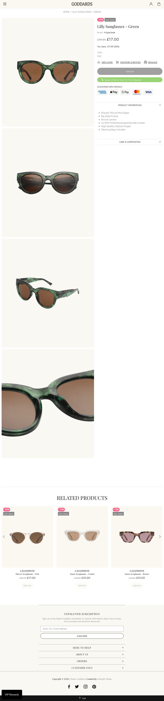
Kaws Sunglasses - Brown (137, 574)
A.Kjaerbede (109, 32)
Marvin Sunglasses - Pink (27, 574)
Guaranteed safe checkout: (110, 86)
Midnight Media (104, 679)
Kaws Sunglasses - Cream (82, 574)
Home (66, 12)
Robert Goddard (82, 4)
